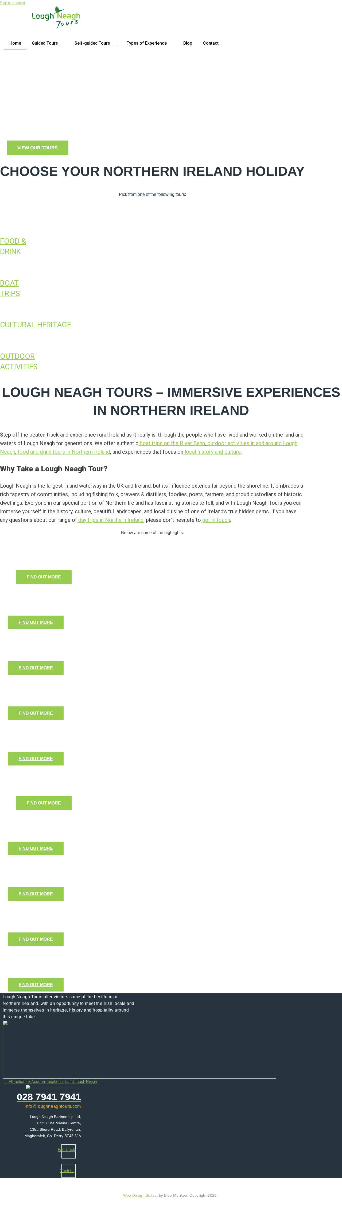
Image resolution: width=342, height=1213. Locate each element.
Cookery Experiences (54, 593)
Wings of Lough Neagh (56, 819)
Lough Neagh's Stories (56, 910)
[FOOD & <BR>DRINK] (1, 225)
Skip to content (12, 3)
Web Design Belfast (140, 1195)
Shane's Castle (41, 730)
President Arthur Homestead (67, 956)
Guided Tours (45, 43)
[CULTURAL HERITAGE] (1, 309)
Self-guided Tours (92, 43)
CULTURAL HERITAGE (35, 324)
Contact (211, 43)
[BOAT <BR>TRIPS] (1, 267)
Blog (187, 43)
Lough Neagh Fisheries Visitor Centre (84, 865)
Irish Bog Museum (48, 639)
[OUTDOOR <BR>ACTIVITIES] (1, 340)
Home (15, 43)
